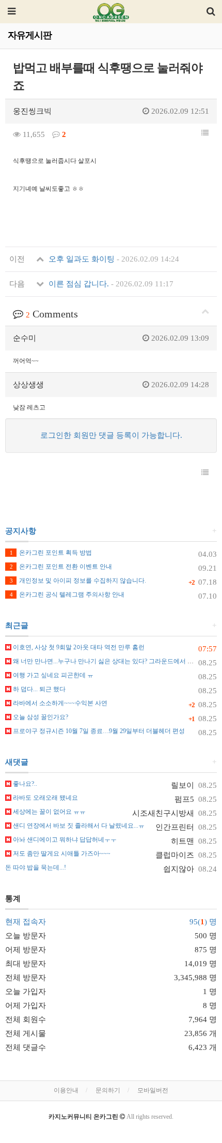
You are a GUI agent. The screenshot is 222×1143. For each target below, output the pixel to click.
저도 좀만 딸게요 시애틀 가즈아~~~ (60, 853)
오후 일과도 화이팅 (112, 259)
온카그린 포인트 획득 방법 (51, 552)
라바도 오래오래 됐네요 (44, 797)
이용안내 (66, 1090)
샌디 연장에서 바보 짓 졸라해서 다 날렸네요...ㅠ (78, 825)
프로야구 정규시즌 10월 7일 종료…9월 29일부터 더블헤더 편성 (98, 731)
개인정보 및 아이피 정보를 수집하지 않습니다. (78, 580)
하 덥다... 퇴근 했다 (38, 689)
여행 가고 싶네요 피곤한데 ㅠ (52, 675)
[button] (205, 133)
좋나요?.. (24, 783)
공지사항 (20, 531)
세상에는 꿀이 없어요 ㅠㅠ (48, 811)
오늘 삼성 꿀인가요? (39, 717)
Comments (52, 313)
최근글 (16, 625)
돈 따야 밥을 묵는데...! (35, 867)
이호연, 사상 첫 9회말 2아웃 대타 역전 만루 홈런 (78, 647)
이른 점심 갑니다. (109, 284)
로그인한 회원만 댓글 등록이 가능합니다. (111, 435)
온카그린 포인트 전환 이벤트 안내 (61, 566)
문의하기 (108, 1090)
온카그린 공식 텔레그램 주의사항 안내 (67, 594)
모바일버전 (152, 1090)
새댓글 (16, 762)
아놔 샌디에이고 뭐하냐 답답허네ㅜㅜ (64, 839)
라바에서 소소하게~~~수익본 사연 (59, 703)
